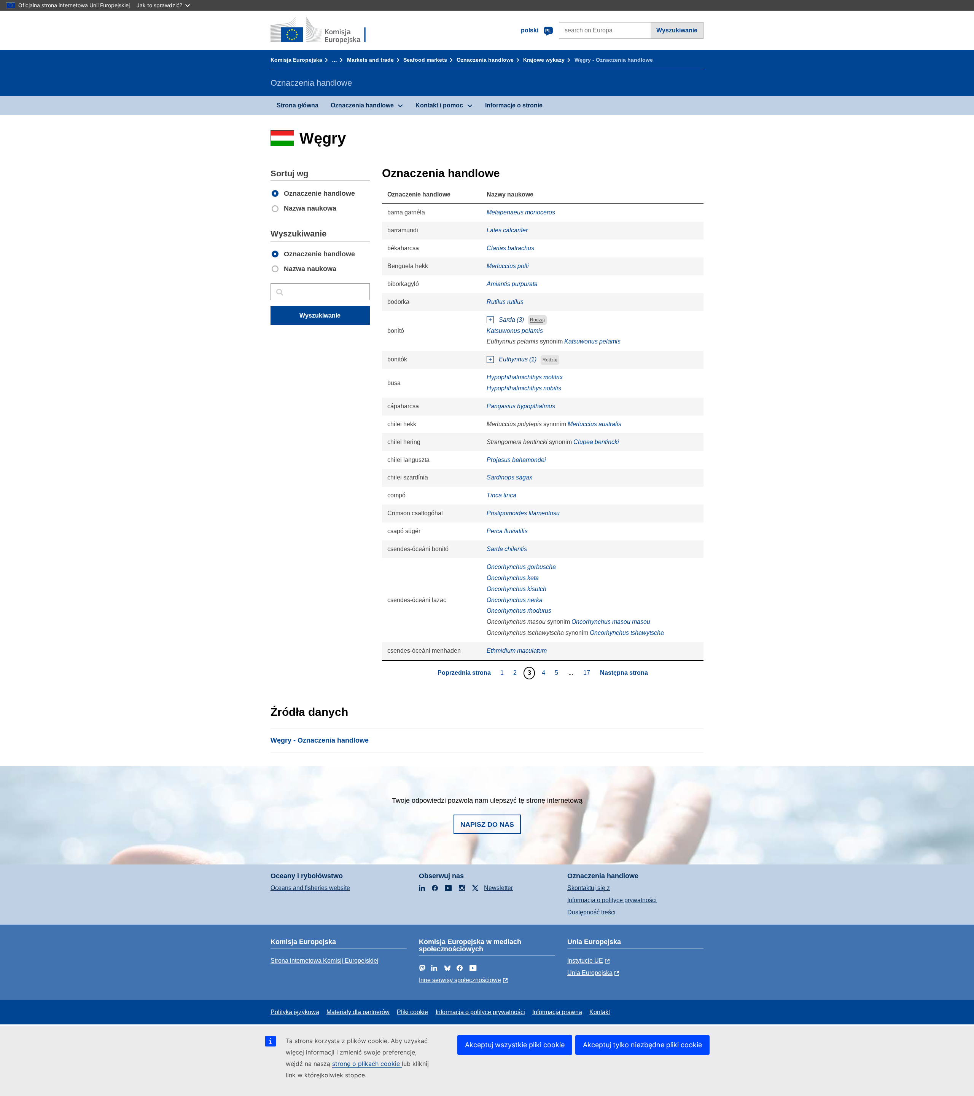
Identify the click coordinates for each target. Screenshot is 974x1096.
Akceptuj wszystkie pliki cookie (515, 1045)
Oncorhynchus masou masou (610, 621)
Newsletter (498, 888)
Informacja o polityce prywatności (612, 900)
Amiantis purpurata (512, 284)
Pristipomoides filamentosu (523, 513)
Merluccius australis (594, 424)
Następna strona (624, 672)
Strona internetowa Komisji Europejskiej (325, 960)
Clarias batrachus (510, 248)
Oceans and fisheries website (310, 888)
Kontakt (599, 1012)
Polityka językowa (295, 1012)
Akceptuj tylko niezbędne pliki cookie (642, 1045)
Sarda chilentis (507, 549)
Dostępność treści (591, 912)
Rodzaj (537, 320)
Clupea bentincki (596, 442)
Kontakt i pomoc (439, 105)
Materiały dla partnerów (358, 1012)
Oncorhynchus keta (513, 578)
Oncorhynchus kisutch (516, 589)
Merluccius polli (508, 266)
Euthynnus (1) (517, 359)
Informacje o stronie (514, 105)
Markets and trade (370, 60)
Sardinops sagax (509, 477)
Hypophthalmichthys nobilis (524, 388)
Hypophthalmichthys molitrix (525, 377)
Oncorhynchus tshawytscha (627, 632)
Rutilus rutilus (505, 302)
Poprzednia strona (464, 672)
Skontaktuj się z (588, 888)
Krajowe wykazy (544, 60)
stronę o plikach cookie (367, 1063)
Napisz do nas (487, 824)
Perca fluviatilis (507, 531)
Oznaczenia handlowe (485, 60)
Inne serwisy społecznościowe (460, 980)
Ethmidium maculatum (517, 650)
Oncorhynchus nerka (515, 600)
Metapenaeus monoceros (521, 212)
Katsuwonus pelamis (515, 331)
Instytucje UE (585, 960)
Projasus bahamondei (516, 460)
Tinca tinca (501, 495)
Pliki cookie (412, 1012)
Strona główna (297, 105)
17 (587, 672)
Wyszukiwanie (676, 30)
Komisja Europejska (296, 60)
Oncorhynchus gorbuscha (521, 567)
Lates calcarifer (507, 230)
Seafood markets (425, 60)
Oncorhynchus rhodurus (519, 610)
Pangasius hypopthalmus (521, 406)
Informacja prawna (557, 1012)
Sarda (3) (511, 319)
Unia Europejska (590, 973)
